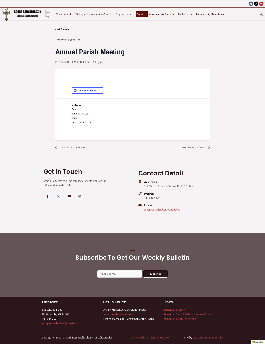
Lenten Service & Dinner (71, 147)
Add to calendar (88, 90)
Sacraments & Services (161, 13)
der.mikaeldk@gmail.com (118, 314)
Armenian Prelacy (174, 309)
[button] (69, 14)
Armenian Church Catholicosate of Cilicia (187, 314)
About (67, 13)
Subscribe (156, 273)
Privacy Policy (138, 337)
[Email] (140, 205)
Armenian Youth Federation (179, 319)
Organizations (124, 13)
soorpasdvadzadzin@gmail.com (162, 209)
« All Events (62, 29)
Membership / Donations (210, 13)
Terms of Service (159, 337)
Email (148, 205)
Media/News (185, 13)
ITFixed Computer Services (209, 337)
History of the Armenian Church (93, 13)
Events (140, 13)
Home (59, 13)
